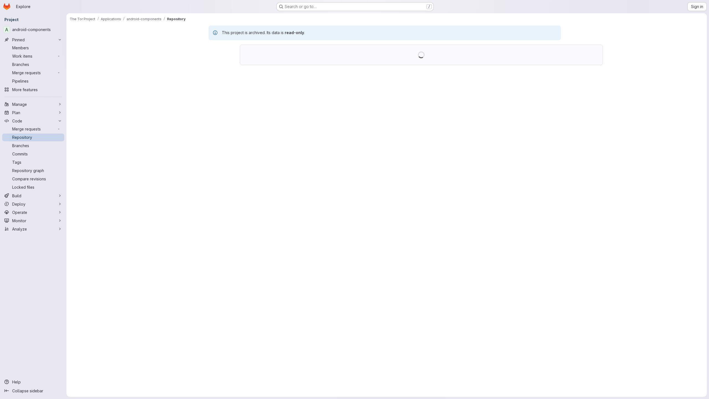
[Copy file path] (554, 48)
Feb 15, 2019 (316, 85)
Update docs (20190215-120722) (303, 79)
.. (260, 128)
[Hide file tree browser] (170, 48)
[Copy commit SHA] (571, 82)
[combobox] (208, 59)
